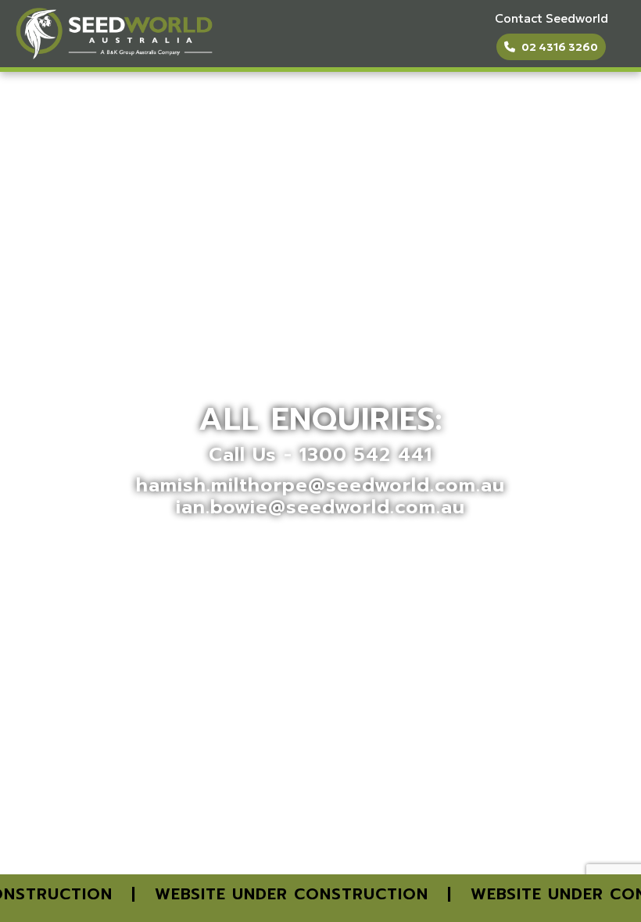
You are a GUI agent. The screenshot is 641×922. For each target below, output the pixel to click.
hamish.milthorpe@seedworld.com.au (320, 485)
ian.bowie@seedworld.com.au (320, 507)
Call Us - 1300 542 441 (320, 455)
